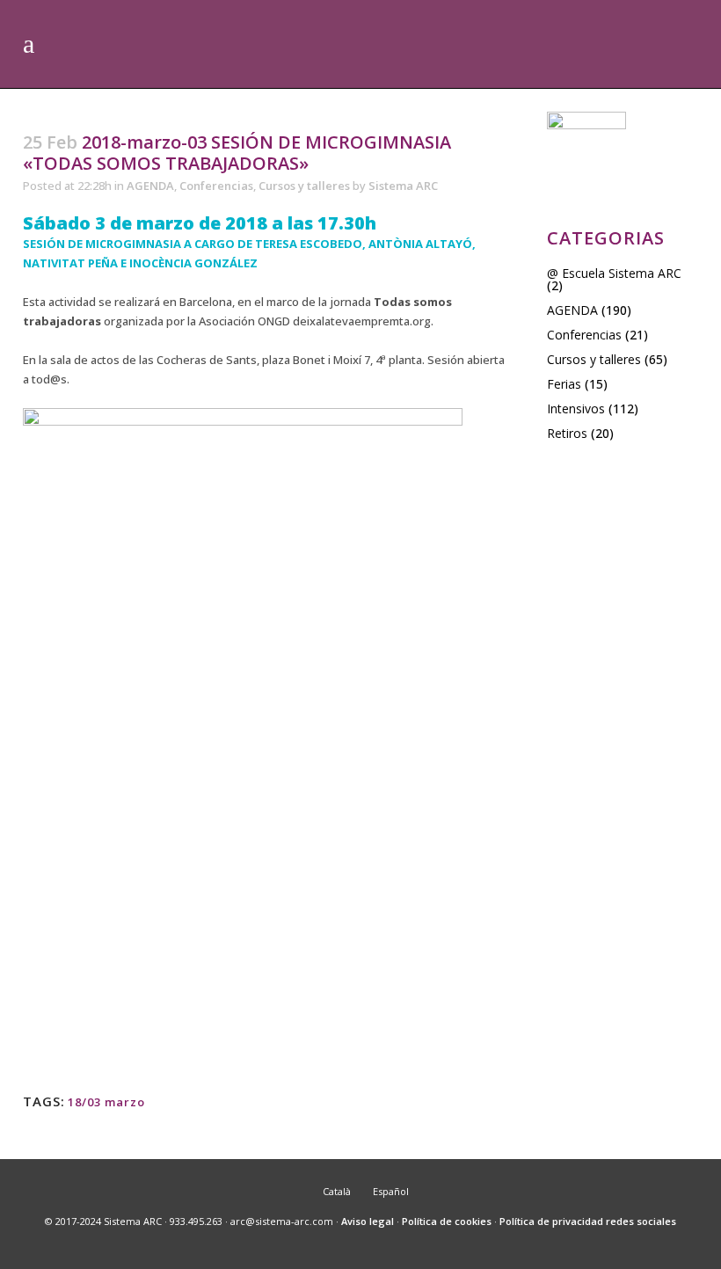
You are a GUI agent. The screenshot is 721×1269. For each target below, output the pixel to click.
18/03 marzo (106, 1102)
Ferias (564, 384)
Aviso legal (367, 1221)
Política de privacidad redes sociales (587, 1221)
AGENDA (150, 185)
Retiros (567, 433)
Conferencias (216, 185)
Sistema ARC (403, 185)
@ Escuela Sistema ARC (614, 273)
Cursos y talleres (304, 185)
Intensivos (576, 408)
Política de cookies (447, 1221)
